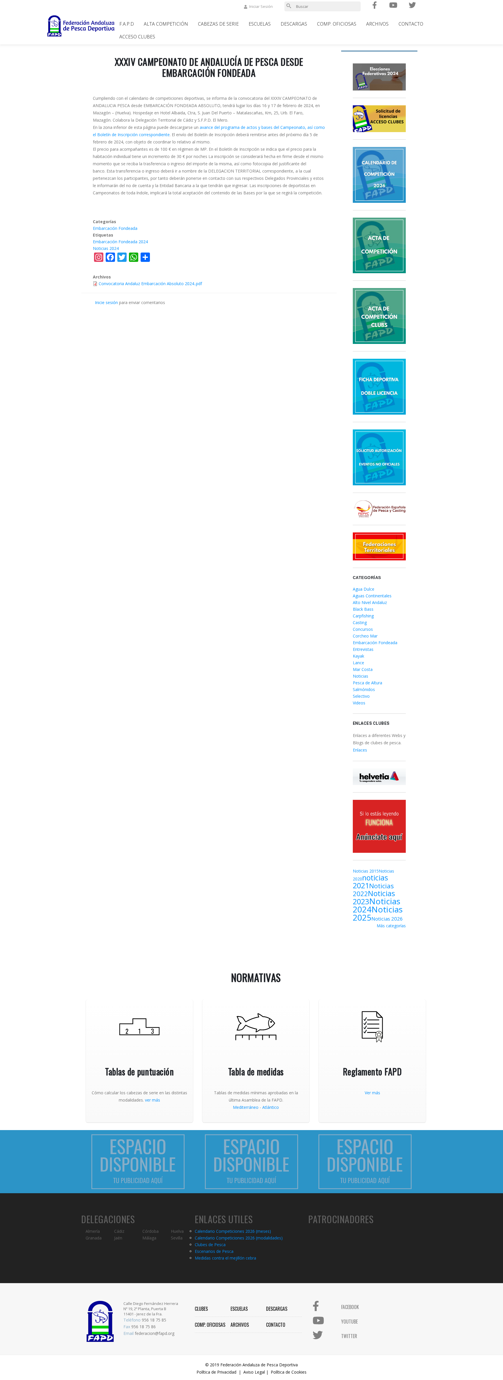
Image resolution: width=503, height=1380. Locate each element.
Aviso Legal (254, 1372)
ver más (152, 1100)
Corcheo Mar (365, 636)
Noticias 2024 (106, 248)
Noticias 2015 (366, 871)
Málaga (149, 1238)
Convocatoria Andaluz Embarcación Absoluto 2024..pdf (150, 283)
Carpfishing (363, 616)
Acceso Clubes (137, 36)
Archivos (377, 24)
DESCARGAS (276, 1308)
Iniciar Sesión (261, 6)
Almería (93, 1231)
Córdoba (150, 1231)
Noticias (360, 676)
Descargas (294, 24)
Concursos (363, 629)
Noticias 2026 (387, 918)
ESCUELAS (239, 1308)
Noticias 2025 (378, 913)
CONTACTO (275, 1324)
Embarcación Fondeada (115, 228)
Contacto (410, 24)
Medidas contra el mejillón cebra (225, 1258)
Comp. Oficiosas (336, 24)
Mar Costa (363, 669)
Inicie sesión (106, 302)
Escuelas (260, 24)
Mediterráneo (245, 1107)
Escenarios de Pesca (214, 1251)
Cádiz (119, 1231)
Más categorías (391, 925)
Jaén (118, 1238)
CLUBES (201, 1308)
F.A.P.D (126, 24)
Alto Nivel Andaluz (370, 602)
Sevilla (177, 1238)
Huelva (177, 1231)
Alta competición (166, 24)
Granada (94, 1238)
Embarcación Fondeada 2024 (120, 241)
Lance (358, 662)
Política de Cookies (289, 1372)
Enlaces (360, 750)
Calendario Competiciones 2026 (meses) (233, 1231)
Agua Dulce (363, 589)
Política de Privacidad (216, 1372)
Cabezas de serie (218, 24)
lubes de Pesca (211, 1244)
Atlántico (270, 1107)
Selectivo (361, 696)
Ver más (372, 1092)
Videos (359, 703)
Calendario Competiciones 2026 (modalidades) (239, 1238)
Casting (360, 622)
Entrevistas (363, 649)
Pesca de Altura (367, 682)
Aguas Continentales (372, 595)
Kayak (358, 656)
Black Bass (363, 609)
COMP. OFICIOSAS (210, 1324)
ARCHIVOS (240, 1324)
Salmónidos (364, 689)
